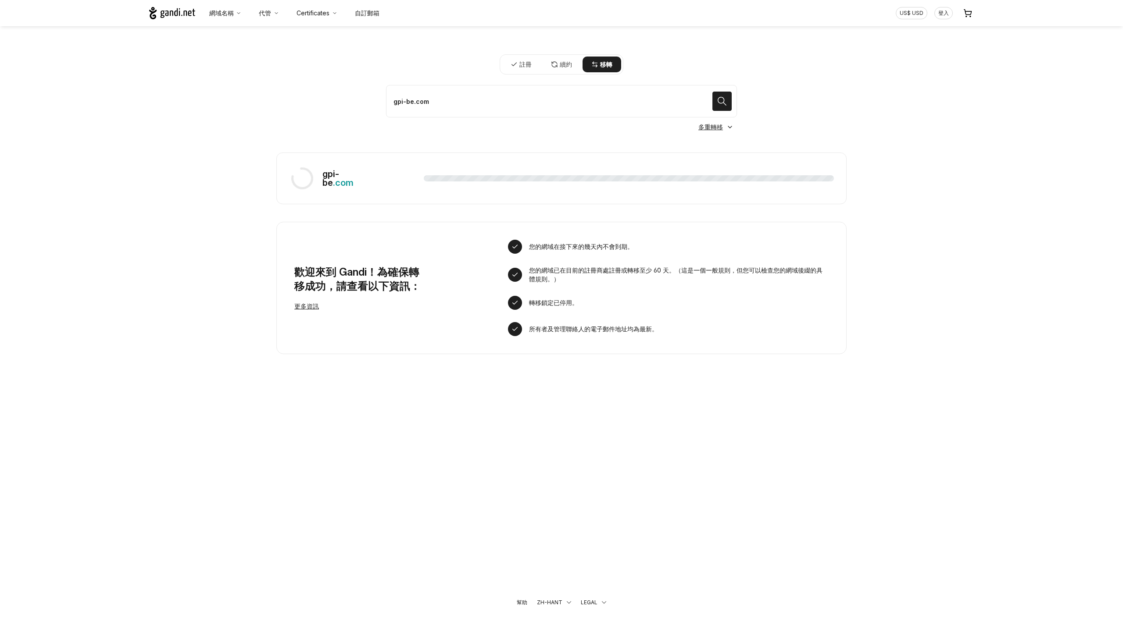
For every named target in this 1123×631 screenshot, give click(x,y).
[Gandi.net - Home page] (172, 13)
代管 (265, 13)
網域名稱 (221, 13)
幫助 (522, 602)
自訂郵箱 (367, 13)
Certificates (313, 13)
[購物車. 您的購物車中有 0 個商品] (968, 13)
